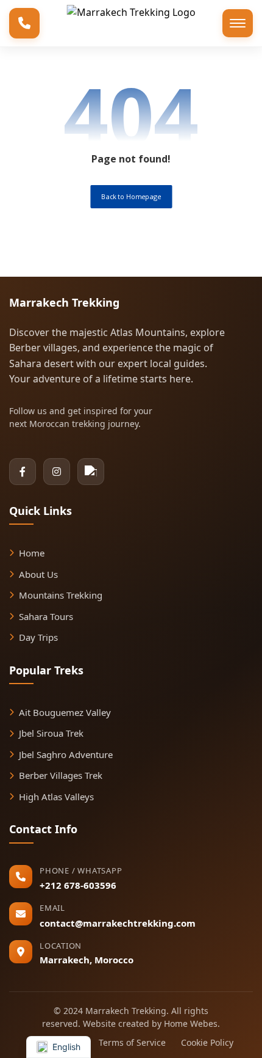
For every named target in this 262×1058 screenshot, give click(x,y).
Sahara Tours (46, 616)
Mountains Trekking (60, 595)
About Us (38, 574)
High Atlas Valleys (56, 796)
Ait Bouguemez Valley (65, 712)
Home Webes (191, 1023)
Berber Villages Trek (60, 775)
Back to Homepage (131, 196)
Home (31, 553)
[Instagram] (56, 471)
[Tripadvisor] (90, 471)
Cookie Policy (207, 1042)
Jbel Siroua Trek (51, 733)
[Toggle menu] (237, 23)
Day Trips (38, 637)
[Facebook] (22, 471)
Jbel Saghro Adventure (66, 754)
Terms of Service (132, 1042)
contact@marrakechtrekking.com (118, 923)
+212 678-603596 (78, 885)
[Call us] (24, 23)
